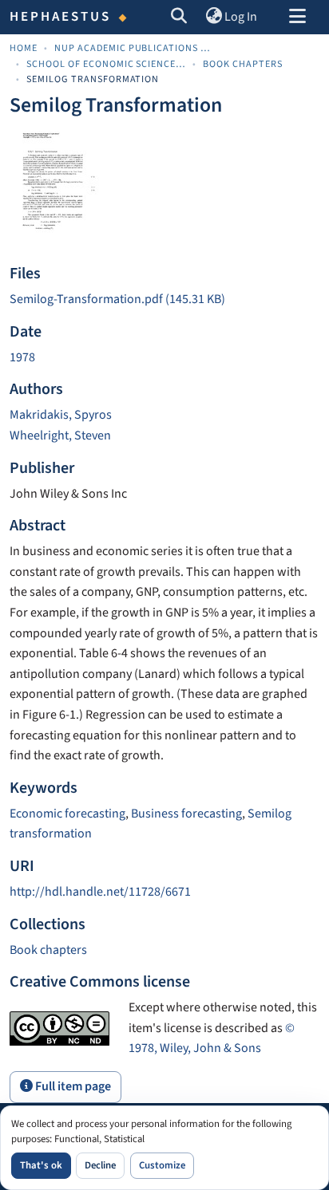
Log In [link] (240, 17)
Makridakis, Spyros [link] (61, 415)
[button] (179, 17)
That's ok (41, 1165)
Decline (100, 1165)
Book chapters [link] (243, 64)
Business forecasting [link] (186, 813)
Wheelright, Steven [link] (60, 435)
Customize (162, 1165)
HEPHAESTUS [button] (61, 16)
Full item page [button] (72, 1086)
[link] (164, 300)
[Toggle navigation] (297, 17)
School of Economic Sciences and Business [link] (106, 64)
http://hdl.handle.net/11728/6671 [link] (100, 891)
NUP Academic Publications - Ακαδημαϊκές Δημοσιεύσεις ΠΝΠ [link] (134, 48)
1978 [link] (22, 357)
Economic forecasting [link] (67, 813)
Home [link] (24, 48)
